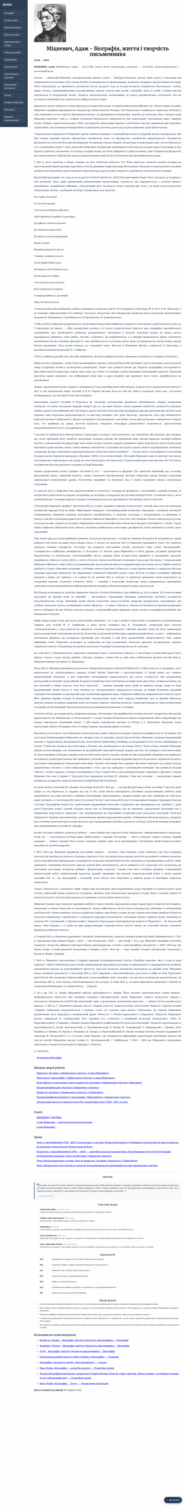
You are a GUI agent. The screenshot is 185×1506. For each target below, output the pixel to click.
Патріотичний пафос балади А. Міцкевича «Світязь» (68, 1087)
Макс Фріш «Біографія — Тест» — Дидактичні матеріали (74, 1383)
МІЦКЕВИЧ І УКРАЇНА (49, 1117)
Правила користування (11, 118)
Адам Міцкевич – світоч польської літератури (64, 1122)
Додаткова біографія (49, 1057)
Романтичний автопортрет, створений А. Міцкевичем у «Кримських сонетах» (83, 1097)
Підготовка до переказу (11, 76)
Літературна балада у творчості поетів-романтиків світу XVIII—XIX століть (82, 1102)
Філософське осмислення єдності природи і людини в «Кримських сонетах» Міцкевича (89, 1082)
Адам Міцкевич (45, 1127)
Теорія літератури (13, 102)
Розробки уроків (12, 27)
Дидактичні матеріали (10, 86)
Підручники (10, 60)
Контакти (9, 109)
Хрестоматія (10, 67)
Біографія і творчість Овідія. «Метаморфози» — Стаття (73, 1362)
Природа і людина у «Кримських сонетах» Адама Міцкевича (72, 1073)
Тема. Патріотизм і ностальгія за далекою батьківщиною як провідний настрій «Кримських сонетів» (97, 1165)
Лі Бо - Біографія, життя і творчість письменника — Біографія (77, 1351)
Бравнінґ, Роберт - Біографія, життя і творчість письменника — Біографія (84, 1345)
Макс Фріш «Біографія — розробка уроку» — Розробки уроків (77, 1368)
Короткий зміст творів (12, 44)
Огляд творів (10, 20)
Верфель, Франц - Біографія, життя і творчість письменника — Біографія (84, 1340)
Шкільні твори (11, 35)
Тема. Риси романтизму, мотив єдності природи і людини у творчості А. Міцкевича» (87, 1160)
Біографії (9, 13)
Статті (7, 95)
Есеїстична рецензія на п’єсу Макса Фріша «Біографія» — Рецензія (79, 1356)
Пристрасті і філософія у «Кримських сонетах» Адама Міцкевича (75, 1077)
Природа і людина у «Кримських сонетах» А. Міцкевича (69, 1092)
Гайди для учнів (12, 52)
